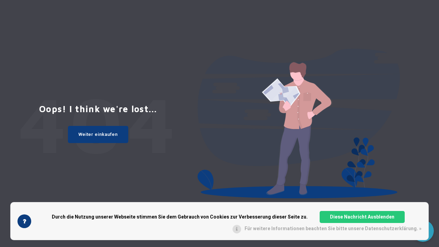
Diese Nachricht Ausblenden (362, 217)
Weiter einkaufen (98, 134)
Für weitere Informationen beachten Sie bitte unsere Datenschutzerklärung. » (333, 228)
